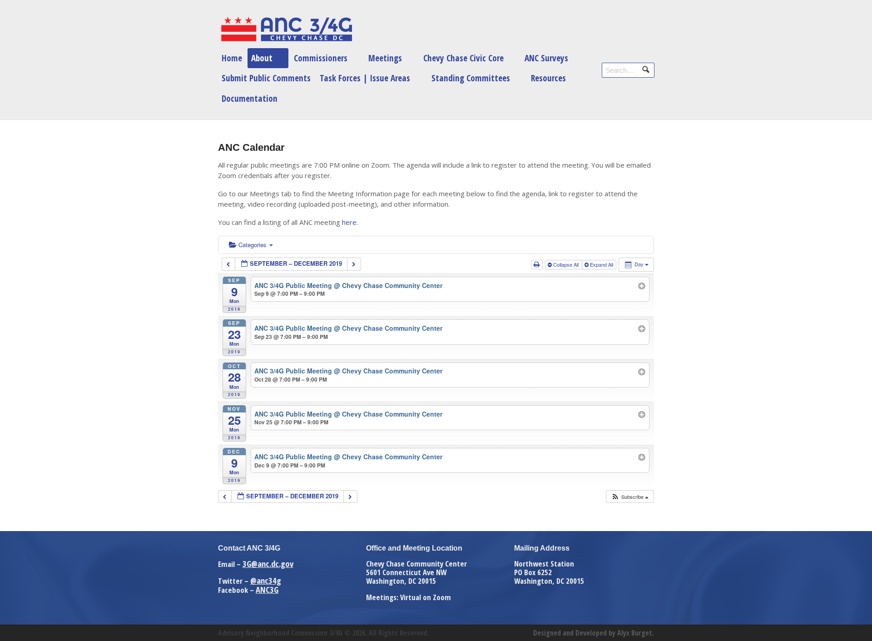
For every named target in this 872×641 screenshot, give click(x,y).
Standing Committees (470, 78)
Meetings (385, 58)
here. (350, 222)
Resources (548, 78)
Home (232, 58)
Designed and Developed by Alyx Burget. (593, 633)
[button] (629, 497)
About (261, 58)
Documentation (249, 98)
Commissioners (320, 58)
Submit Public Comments (266, 78)
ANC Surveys (546, 58)
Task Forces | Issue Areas (365, 78)
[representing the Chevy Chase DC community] (286, 29)
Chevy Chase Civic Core (463, 58)
